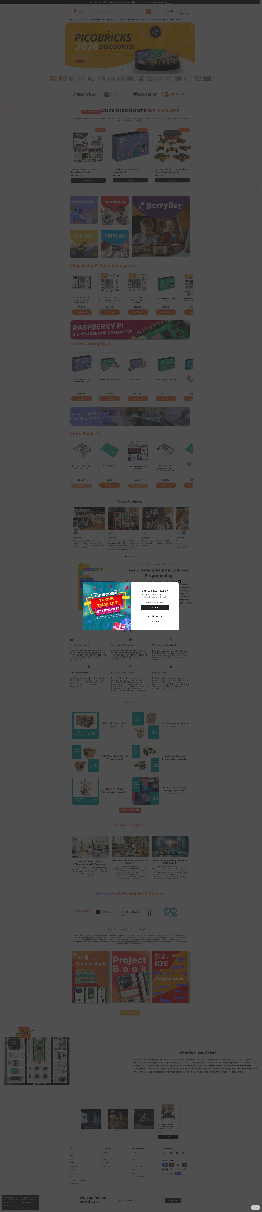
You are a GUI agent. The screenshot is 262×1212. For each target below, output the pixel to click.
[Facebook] (148, 616)
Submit (155, 608)
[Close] (179, 581)
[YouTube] (157, 616)
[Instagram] (153, 616)
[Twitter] (161, 616)
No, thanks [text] (156, 621)
